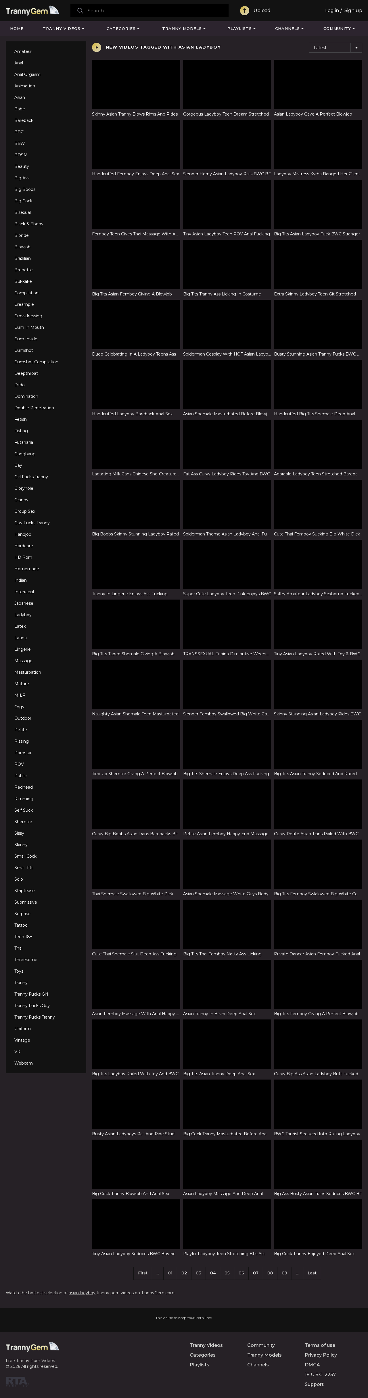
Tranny (21, 982)
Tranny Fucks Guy (32, 1005)
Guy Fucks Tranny (32, 522)
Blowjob (22, 246)
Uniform (22, 1028)
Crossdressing (28, 315)
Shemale (23, 821)
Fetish (20, 419)
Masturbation (27, 672)
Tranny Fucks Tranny (34, 1017)
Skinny (21, 844)
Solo (18, 879)
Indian (20, 580)
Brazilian (22, 258)
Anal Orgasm (27, 74)
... (297, 1273)
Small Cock (25, 856)
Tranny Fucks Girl (31, 994)
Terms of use (320, 1345)
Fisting (21, 430)
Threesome (25, 959)
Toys (18, 971)
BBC (19, 132)
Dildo (19, 384)
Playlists (239, 28)
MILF (19, 695)
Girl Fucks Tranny (31, 476)
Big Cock (23, 200)
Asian (19, 97)
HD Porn (23, 557)
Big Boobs (24, 189)
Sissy (19, 833)
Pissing (21, 741)
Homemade (26, 568)
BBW (19, 143)
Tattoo (21, 925)
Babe (19, 109)
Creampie (24, 304)
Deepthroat (26, 373)
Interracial (24, 591)
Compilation (26, 292)
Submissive (25, 902)
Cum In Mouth (29, 327)
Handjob (22, 534)
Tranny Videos (61, 28)
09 (284, 1273)
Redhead (23, 787)
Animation (24, 86)
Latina (20, 637)
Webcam (23, 1063)
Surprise (22, 913)
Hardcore (23, 545)
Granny (21, 499)
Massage (23, 660)
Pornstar (23, 752)
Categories (121, 28)
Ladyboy (23, 614)
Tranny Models (182, 28)
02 (184, 1273)
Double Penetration (34, 407)
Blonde (21, 235)
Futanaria (23, 442)
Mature (21, 683)
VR (17, 1051)
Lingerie (22, 649)
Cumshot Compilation (36, 361)
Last (312, 1273)
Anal (18, 63)
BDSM (21, 155)
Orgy (19, 706)
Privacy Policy (321, 1355)
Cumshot (23, 350)
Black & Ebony (28, 223)
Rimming (23, 798)
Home (17, 28)
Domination (26, 396)
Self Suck (23, 810)
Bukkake (23, 281)
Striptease (24, 890)
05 (227, 1273)
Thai (18, 948)
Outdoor (22, 718)
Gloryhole (23, 488)
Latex (20, 626)
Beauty (21, 166)
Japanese (23, 603)
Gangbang (25, 453)
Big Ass (21, 177)
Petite (20, 729)
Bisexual (22, 212)
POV (19, 764)
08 (270, 1273)
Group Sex (24, 511)
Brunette (23, 269)
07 (255, 1273)
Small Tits (23, 867)
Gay (18, 465)
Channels (287, 28)
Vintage (22, 1040)
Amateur (23, 51)
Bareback (23, 120)
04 (213, 1273)
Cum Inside (25, 338)
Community (337, 28)
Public (20, 775)
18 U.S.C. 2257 (320, 1374)
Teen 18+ (23, 936)
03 (198, 1273)
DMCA (312, 1365)
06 (241, 1273)
